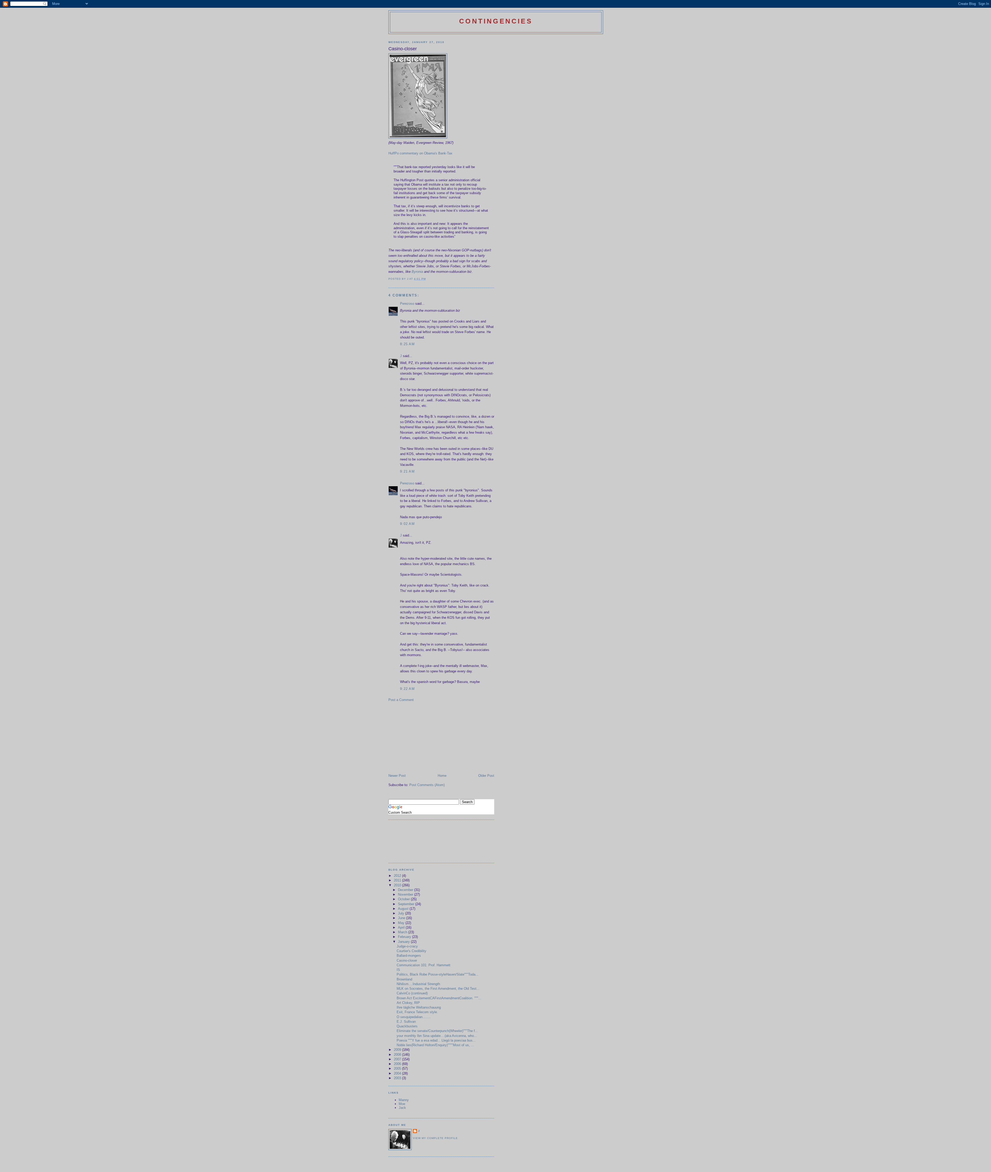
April (402, 927)
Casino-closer (407, 960)
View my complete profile (435, 1138)
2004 (398, 1073)
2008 (398, 1055)
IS (398, 970)
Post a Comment (401, 700)
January (404, 942)
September (406, 904)
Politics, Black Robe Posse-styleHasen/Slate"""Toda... (437, 974)
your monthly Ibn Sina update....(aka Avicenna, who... (437, 1036)
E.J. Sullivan (406, 1022)
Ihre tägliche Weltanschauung (419, 1007)
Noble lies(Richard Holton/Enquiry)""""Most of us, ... (435, 1045)
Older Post (486, 776)
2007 (398, 1059)
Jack (402, 1108)
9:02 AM (407, 524)
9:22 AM (407, 689)
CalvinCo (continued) (412, 993)
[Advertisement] (427, 737)
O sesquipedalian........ (414, 1017)
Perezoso (407, 304)
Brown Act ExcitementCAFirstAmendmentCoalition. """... (439, 998)
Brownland (404, 979)
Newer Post (397, 776)
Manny (404, 1100)
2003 (398, 1078)
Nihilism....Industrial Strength (418, 984)
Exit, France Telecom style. (417, 1012)
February (405, 937)
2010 (398, 885)
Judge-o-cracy (407, 946)
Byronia (418, 272)
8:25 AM (407, 344)
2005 (398, 1068)
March (403, 932)
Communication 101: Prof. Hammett (423, 965)
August (404, 909)
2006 (398, 1064)
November (406, 894)
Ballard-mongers (409, 956)
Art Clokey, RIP (408, 1003)
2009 (398, 1050)
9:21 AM (407, 471)
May (401, 923)
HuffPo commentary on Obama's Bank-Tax (420, 153)
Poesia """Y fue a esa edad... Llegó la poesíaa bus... (436, 1040)
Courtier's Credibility (411, 951)
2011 (398, 880)
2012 (398, 876)
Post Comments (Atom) (427, 785)
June (402, 918)
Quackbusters (407, 1026)
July (401, 913)
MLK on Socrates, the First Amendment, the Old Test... (438, 989)
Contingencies (495, 21)
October (404, 899)
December (406, 890)
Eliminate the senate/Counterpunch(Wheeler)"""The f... (437, 1031)
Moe (402, 1104)
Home (442, 776)
